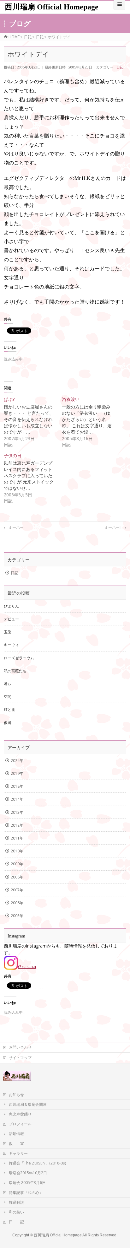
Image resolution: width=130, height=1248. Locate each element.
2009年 (17, 864)
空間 (7, 696)
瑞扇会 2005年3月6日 (27, 1182)
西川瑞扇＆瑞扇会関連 (28, 1104)
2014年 (17, 799)
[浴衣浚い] (91, 422)
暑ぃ (7, 683)
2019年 (17, 773)
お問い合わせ (20, 1047)
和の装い (16, 1212)
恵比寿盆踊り (20, 1114)
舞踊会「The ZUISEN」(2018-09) (37, 1163)
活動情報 (16, 1133)
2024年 (17, 760)
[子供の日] (33, 478)
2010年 (17, 851)
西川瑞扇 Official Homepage (51, 7)
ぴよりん (11, 606)
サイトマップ (20, 1057)
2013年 (17, 812)
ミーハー (14, 527)
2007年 (17, 890)
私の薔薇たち (15, 670)
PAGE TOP (121, 1205)
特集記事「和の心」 (26, 1192)
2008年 (17, 877)
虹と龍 (9, 709)
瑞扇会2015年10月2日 (28, 1172)
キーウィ (11, 644)
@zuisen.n (27, 966)
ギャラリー (18, 1153)
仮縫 (7, 722)
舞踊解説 (16, 1202)
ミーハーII (115, 527)
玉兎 (7, 632)
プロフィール (20, 1123)
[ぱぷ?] (33, 422)
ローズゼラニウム (19, 658)
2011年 (17, 838)
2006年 (17, 902)
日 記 (16, 1221)
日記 (119, 67)
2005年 (17, 915)
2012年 (17, 825)
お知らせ (16, 1094)
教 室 (16, 1143)
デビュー (11, 619)
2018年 (17, 786)
